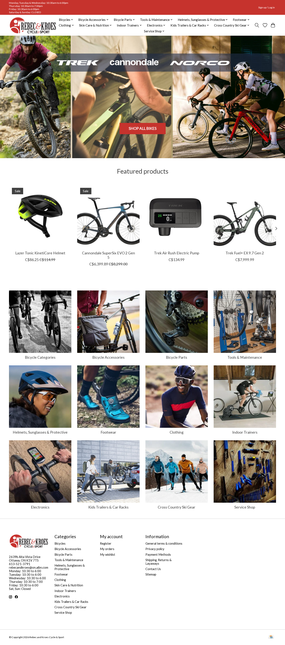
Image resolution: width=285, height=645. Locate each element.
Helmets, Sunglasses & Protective (40, 432)
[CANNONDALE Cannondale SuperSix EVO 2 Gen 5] (108, 216)
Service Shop (244, 507)
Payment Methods (158, 554)
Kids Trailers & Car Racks (108, 507)
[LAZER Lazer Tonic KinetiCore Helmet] (40, 216)
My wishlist (107, 554)
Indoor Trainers (244, 432)
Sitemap (150, 574)
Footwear (108, 432)
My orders (107, 549)
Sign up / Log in (266, 7)
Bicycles (60, 543)
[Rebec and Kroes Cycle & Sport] (33, 25)
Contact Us (153, 569)
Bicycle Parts (176, 357)
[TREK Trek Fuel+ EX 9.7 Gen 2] (245, 216)
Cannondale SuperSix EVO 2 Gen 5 (108, 255)
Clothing (177, 432)
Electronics (40, 507)
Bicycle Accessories (108, 357)
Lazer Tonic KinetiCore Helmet (40, 253)
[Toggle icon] (257, 25)
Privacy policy (154, 549)
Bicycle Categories (40, 357)
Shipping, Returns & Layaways (158, 561)
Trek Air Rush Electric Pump (176, 253)
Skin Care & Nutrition (68, 585)
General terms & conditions (163, 543)
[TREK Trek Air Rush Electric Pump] (176, 216)
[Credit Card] (271, 637)
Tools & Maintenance (244, 357)
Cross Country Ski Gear (176, 507)
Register (105, 543)
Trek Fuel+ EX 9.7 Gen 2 (245, 253)
